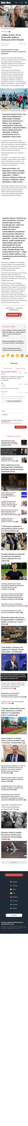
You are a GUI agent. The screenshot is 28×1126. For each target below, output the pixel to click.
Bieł (16, 2)
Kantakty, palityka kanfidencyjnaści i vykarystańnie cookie (12, 923)
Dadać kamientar (20, 427)
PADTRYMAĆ (13, 315)
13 (12, 703)
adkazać (3, 374)
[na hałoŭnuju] (5, 3)
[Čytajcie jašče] (25, 327)
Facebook (14, 904)
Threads (14, 908)
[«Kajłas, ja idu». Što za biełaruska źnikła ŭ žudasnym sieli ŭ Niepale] (14, 460)
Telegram (14, 882)
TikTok (14, 889)
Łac (22, 43)
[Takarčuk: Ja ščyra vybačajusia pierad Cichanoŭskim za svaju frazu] (14, 605)
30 (15, 789)
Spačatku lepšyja (20, 368)
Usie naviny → (14, 862)
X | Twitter (15, 900)
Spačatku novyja (7, 368)
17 (9, 31)
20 (20, 651)
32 (17, 809)
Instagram (15, 897)
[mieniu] (26, 2)
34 (26, 605)
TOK (14, 893)
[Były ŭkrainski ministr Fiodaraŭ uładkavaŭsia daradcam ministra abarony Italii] (14, 779)
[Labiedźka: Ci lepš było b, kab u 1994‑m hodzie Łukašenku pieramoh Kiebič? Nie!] (14, 816)
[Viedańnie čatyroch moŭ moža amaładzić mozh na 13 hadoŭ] (14, 702)
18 (7, 624)
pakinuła (16, 140)
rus (22, 2)
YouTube (15, 885)
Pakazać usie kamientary (14, 401)
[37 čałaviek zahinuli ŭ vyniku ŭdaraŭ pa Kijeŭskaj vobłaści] (14, 611)
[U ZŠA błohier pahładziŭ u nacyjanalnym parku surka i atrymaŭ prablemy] (14, 537)
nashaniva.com (11, 928)
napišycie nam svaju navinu (14, 875)
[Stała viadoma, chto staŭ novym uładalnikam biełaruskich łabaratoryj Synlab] (14, 495)
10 (11, 781)
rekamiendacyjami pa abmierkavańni (11, 423)
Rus (25, 43)
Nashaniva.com (4, 45)
